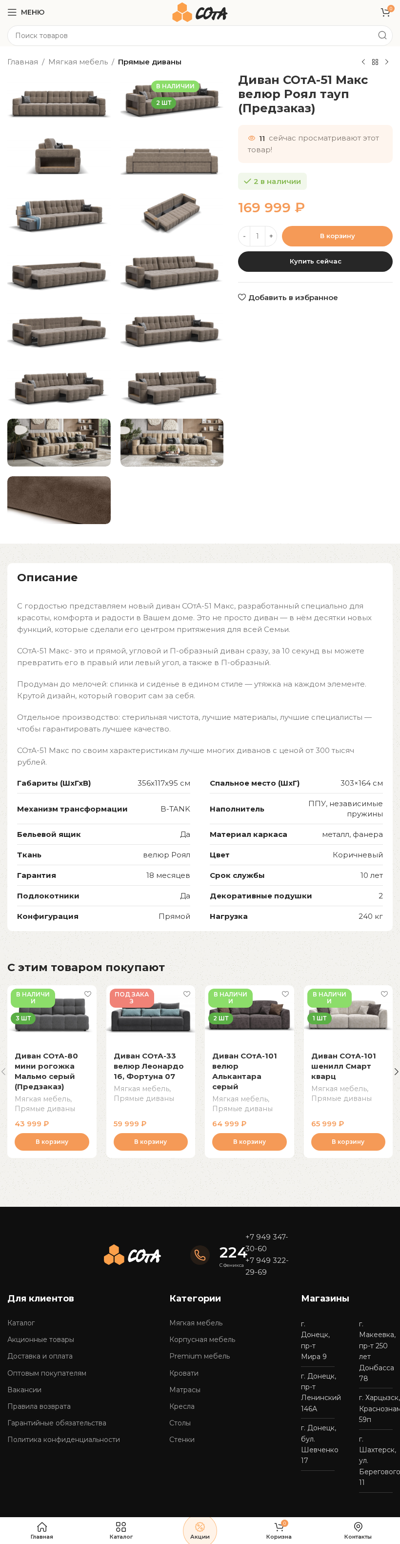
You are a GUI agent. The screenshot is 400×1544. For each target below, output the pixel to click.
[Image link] (132, 1254)
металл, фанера (352, 834)
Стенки (182, 1439)
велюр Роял (166, 854)
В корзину (337, 236)
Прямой (174, 916)
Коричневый (358, 854)
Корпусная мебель (202, 1339)
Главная (22, 61)
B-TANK (175, 808)
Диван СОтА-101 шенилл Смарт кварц (343, 1066)
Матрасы (184, 1389)
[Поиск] (382, 35)
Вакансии (24, 1389)
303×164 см (361, 783)
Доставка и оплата (40, 1356)
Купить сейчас (315, 261)
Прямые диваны (149, 61)
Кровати (184, 1373)
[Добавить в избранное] (88, 993)
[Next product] (387, 62)
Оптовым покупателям (46, 1373)
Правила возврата (39, 1406)
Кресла (182, 1406)
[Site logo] (200, 11)
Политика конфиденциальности (63, 1439)
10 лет (371, 875)
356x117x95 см (164, 783)
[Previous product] (363, 62)
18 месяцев (168, 875)
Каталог (21, 1323)
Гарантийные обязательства (56, 1423)
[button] (52, 1142)
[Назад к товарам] (375, 62)
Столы (180, 1423)
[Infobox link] (213, 1255)
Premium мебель (199, 1356)
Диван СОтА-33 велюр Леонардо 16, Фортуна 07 (149, 1066)
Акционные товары (40, 1339)
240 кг (371, 916)
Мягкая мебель (78, 61)
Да (185, 834)
